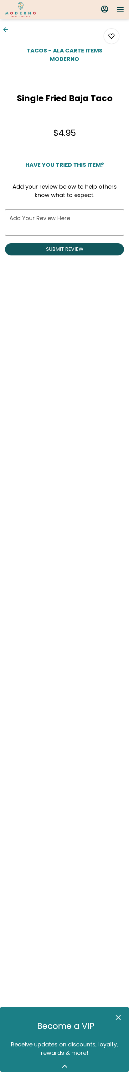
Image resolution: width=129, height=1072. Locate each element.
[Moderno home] (33, 9)
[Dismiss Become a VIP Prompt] (118, 1017)
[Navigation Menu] (120, 9)
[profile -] (104, 9)
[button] (7, 30)
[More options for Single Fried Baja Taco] (111, 36)
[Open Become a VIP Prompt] (64, 1066)
